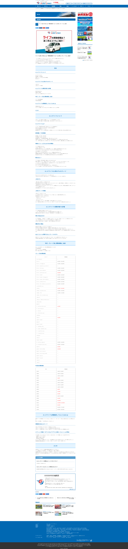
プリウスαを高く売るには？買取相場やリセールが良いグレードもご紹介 (45, 498)
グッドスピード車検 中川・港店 (58, 532)
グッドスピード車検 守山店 (49, 532)
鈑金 (68, 6)
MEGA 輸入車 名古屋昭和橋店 (87, 544)
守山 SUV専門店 (49, 544)
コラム (89, 6)
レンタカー (74, 6)
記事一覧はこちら (72, 489)
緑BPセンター (64, 533)
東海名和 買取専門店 (55, 531)
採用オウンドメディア (87, 3)
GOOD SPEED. (66, 548)
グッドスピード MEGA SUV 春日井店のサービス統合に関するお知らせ (82, 48)
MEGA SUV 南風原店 (40, 544)
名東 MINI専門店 (62, 544)
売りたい (46, 6)
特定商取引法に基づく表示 (74, 535)
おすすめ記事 (63, 537)
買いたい (39, 6)
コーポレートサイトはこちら (70, 536)
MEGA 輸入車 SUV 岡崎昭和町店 (41, 545)
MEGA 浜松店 (53, 543)
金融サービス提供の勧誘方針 (50, 536)
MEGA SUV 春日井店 (40, 543)
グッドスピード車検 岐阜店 (66, 532)
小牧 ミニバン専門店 (67, 544)
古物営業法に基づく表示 (82, 535)
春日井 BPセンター (59, 533)
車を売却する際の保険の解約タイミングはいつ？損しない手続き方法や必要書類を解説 (67, 513)
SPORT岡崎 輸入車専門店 (54, 545)
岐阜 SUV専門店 (54, 544)
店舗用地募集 (54, 535)
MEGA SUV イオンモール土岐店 (75, 532)
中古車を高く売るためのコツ (40, 440)
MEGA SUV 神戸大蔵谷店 (64, 543)
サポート (82, 6)
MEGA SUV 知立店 (45, 543)
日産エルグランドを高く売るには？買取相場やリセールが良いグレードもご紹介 (65, 498)
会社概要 (47, 535)
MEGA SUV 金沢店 (45, 544)
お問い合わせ (54, 537)
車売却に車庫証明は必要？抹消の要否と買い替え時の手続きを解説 (48, 506)
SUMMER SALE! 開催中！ (82, 52)
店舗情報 (53, 6)
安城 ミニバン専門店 (72, 544)
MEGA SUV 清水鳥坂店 (70, 543)
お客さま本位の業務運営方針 (58, 536)
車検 (60, 6)
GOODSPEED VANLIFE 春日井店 (79, 544)
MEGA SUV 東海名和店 (58, 543)
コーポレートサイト (77, 3)
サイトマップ (58, 537)
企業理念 (51, 535)
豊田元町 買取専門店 (49, 531)
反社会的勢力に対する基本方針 (66, 535)
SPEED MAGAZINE (68, 537)
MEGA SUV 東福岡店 (87, 543)
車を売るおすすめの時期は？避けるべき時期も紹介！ (48, 513)
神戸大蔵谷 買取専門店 (61, 531)
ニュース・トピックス (49, 537)
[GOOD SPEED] (44, 2)
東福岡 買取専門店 (67, 531)
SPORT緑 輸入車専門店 (48, 545)
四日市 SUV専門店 (58, 544)
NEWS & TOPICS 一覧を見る (88, 60)
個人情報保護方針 (59, 535)
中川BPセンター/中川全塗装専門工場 (51, 533)
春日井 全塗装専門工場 (69, 533)
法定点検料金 (64, 536)
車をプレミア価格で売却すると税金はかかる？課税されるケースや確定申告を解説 (67, 506)
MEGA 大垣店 (49, 543)
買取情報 (42, 8)
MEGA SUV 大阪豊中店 (81, 543)
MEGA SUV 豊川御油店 (76, 543)
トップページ (37, 8)
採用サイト (68, 3)
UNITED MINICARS (60, 545)
